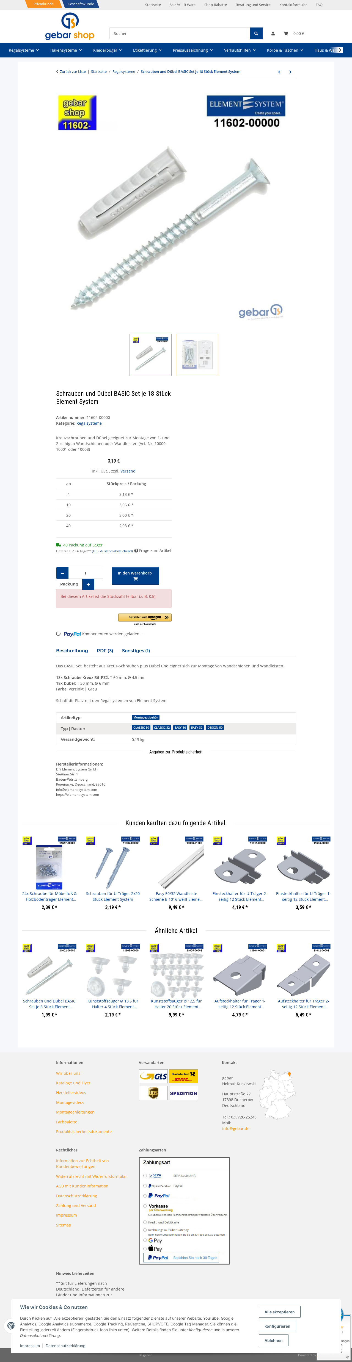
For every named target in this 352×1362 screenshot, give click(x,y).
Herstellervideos (71, 1092)
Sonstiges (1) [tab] (136, 650)
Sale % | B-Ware (183, 4)
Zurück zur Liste (73, 71)
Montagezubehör (145, 717)
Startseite (153, 4)
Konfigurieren (277, 1326)
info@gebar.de (235, 1128)
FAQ (319, 4)
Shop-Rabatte (215, 4)
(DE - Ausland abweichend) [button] (112, 551)
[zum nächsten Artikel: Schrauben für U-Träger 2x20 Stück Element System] (290, 72)
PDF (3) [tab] (105, 650)
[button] (273, 33)
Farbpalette (66, 1122)
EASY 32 (196, 728)
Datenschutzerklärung (66, 1345)
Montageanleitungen (75, 1112)
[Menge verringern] (62, 573)
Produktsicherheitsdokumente (84, 1131)
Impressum (30, 1345)
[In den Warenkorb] (60, 90)
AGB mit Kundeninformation (82, 1186)
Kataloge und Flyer (73, 1082)
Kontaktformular (293, 4)
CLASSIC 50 (141, 728)
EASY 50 (180, 728)
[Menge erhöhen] (88, 584)
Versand (128, 471)
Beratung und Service (253, 4)
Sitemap (63, 1225)
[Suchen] (256, 33)
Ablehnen (274, 1340)
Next (321, 877)
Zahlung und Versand (76, 1205)
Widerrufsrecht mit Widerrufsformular (91, 1176)
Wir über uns (68, 1073)
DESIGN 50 (214, 728)
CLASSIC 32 (162, 728)
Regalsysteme (89, 423)
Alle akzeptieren (280, 1311)
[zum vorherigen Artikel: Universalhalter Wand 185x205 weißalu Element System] (279, 72)
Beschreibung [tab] (72, 650)
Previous (31, 877)
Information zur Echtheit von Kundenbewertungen (82, 1163)
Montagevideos (70, 1102)
